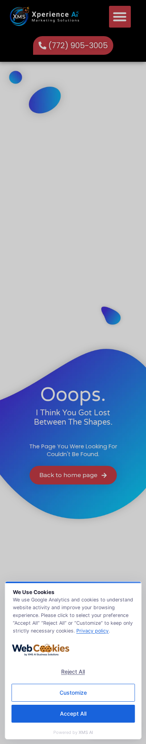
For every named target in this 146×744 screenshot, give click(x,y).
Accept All (73, 713)
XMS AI (86, 732)
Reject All (73, 671)
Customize (73, 692)
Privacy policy (92, 631)
